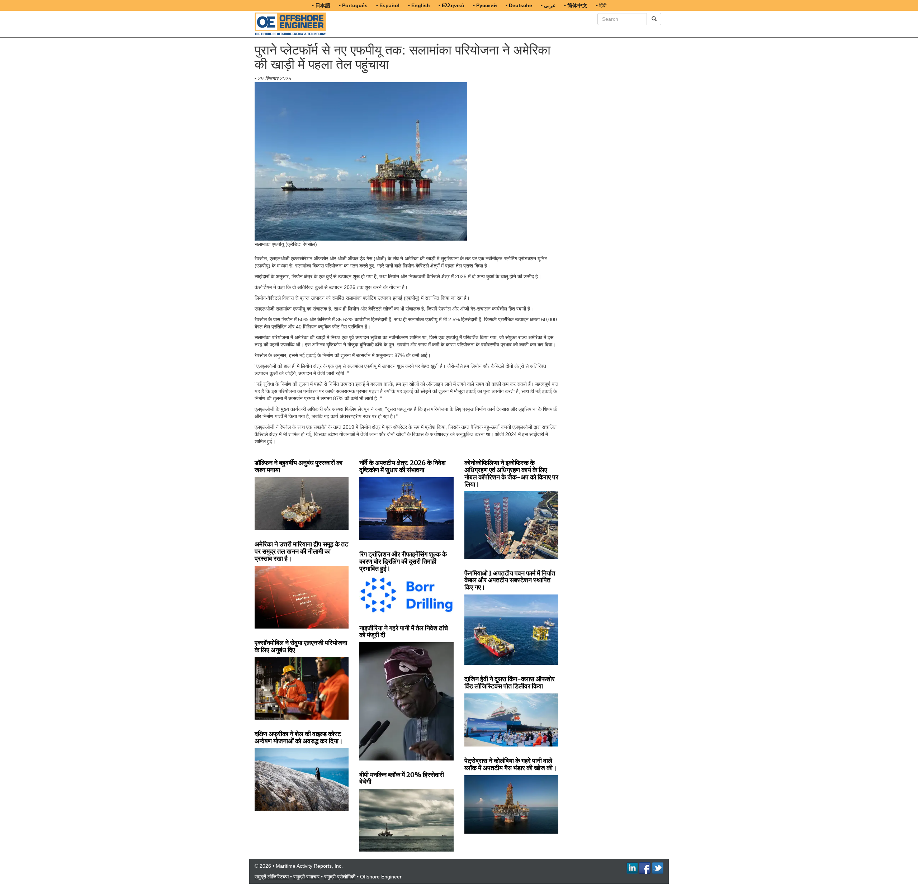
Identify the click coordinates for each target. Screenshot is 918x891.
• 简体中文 (575, 5)
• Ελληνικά (451, 5)
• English (419, 5)
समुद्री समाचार (306, 877)
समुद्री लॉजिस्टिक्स (272, 877)
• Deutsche (519, 5)
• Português (353, 5)
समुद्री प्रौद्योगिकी (339, 877)
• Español (387, 5)
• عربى (548, 5)
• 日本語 (321, 5)
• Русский (485, 5)
